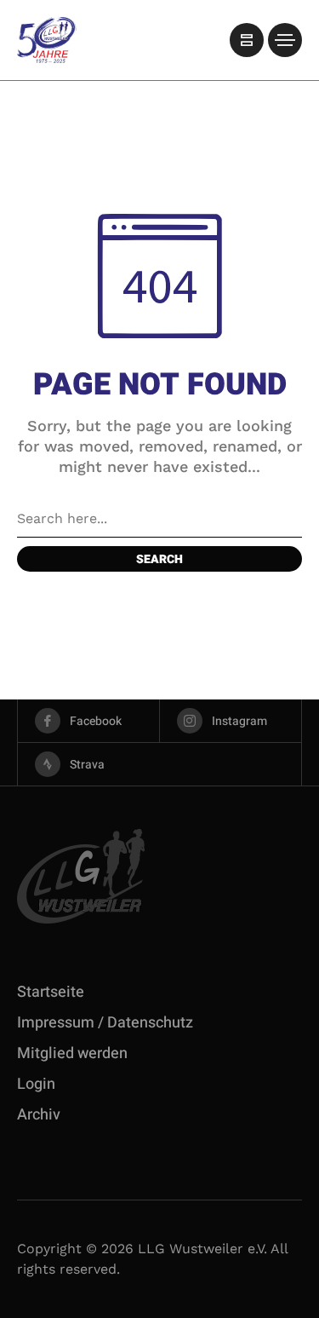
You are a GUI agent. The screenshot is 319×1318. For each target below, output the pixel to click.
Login (36, 1084)
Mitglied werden (72, 1053)
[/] (247, 40)
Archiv (38, 1114)
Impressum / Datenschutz (105, 1022)
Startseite (50, 992)
